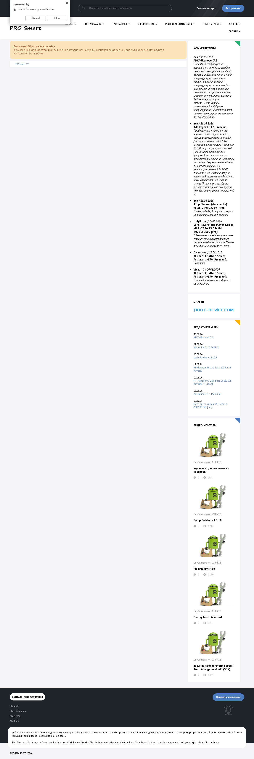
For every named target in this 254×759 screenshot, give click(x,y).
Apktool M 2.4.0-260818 (206, 347)
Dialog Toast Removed (208, 617)
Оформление (146, 24)
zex (196, 57)
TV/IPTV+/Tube (212, 24)
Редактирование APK (178, 24)
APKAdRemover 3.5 (203, 337)
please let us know (208, 742)
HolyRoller (200, 221)
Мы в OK (14, 720)
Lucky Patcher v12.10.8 (205, 357)
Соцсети (70, 24)
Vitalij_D (199, 269)
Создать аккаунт (206, 8)
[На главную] (25, 28)
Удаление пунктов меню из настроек (211, 469)
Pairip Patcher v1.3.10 (208, 520)
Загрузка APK (93, 24)
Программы (119, 24)
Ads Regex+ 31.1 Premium (207, 394)
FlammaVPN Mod (204, 568)
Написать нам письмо (228, 697)
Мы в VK (14, 706)
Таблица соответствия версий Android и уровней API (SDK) (213, 667)
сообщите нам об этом (52, 735)
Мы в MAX (15, 716)
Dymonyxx (200, 252)
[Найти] (83, 8)
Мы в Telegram (18, 711)
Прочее (233, 31)
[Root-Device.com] (214, 310)
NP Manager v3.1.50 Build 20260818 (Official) (212, 369)
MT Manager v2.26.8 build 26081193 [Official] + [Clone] (212, 382)
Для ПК (233, 24)
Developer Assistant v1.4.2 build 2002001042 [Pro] (210, 405)
